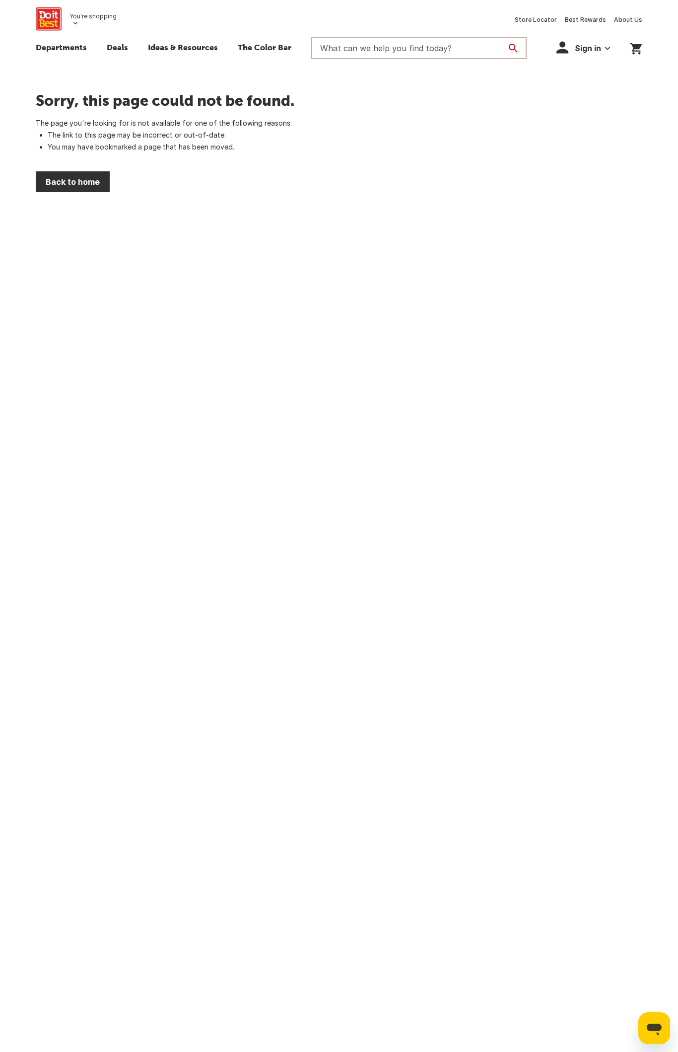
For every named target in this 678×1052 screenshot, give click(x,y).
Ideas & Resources (183, 47)
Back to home (73, 182)
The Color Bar (264, 47)
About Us (628, 19)
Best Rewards (585, 19)
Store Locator (536, 19)
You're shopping (93, 16)
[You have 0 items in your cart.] (636, 47)
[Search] (513, 48)
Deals (117, 47)
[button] (583, 47)
